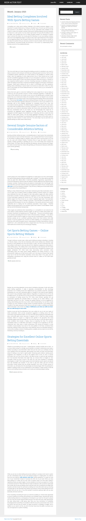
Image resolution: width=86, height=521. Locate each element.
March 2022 (64, 146)
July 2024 (63, 101)
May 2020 (63, 182)
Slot (62, 204)
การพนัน (78, 2)
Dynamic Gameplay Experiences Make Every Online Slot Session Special (69, 26)
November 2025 (65, 72)
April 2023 (63, 128)
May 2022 (63, 144)
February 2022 (64, 148)
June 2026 (63, 59)
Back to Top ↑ (78, 519)
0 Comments (43, 23)
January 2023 (64, 133)
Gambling (70, 2)
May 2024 (63, 104)
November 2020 (65, 171)
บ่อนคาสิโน (53, 2)
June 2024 (63, 102)
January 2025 (64, 90)
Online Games (64, 200)
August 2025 (64, 77)
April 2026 (63, 62)
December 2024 (65, 91)
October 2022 (64, 139)
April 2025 (63, 84)
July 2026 (63, 57)
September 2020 (65, 175)
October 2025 (64, 73)
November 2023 (65, 115)
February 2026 (65, 66)
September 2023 (65, 119)
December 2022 (65, 135)
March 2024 (64, 108)
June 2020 (63, 180)
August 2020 (64, 177)
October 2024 (64, 95)
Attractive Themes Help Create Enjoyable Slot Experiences (69, 36)
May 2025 (63, 82)
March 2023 (64, 130)
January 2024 (64, 111)
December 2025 (65, 70)
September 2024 (65, 97)
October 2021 (64, 155)
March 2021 (64, 164)
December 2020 (65, 169)
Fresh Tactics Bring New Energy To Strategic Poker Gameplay (70, 30)
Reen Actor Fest (13, 2)
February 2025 (64, 88)
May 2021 (63, 160)
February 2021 (64, 166)
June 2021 (63, 158)
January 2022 (64, 149)
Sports (63, 205)
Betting (34, 132)
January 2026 (64, 68)
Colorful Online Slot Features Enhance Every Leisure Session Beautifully (70, 22)
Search (62, 10)
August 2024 (64, 99)
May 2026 (63, 61)
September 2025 (65, 75)
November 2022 (65, 137)
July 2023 (63, 122)
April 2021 (63, 162)
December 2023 (65, 113)
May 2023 (63, 126)
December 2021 (65, 151)
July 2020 (63, 178)
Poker (62, 202)
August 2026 (64, 55)
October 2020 (64, 173)
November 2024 (65, 93)
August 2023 (64, 120)
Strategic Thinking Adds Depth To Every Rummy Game (69, 33)
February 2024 (65, 110)
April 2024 (63, 106)
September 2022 (65, 140)
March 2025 (64, 86)
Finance (63, 195)
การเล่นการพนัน (65, 209)
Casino (61, 2)
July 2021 (63, 157)
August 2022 (64, 142)
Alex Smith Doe (14, 23)
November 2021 (65, 153)
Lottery (63, 198)
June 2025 (63, 81)
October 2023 (64, 117)
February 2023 (64, 131)
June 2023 (63, 124)
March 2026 (64, 64)
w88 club (9, 186)
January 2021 (64, 168)
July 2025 (63, 79)
